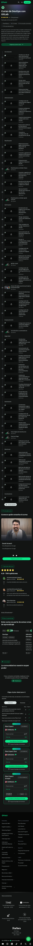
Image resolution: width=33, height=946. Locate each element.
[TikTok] (16, 944)
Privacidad (20, 863)
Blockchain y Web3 (7, 873)
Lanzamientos (21, 829)
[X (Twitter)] (26, 944)
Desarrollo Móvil (6, 857)
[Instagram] (7, 944)
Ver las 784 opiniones (6, 612)
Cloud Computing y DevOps (7, 887)
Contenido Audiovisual (5, 853)
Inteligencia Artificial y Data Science (7, 834)
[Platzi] (4, 2)
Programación (5, 866)
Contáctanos (21, 853)
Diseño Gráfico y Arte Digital (7, 862)
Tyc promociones (22, 865)
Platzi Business (22, 823)
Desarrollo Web (6, 823)
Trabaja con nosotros (23, 834)
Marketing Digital (6, 830)
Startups (4, 883)
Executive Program (23, 831)
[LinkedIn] (12, 944)
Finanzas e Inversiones (7, 879)
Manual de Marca (22, 844)
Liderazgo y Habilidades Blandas (7, 843)
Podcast (20, 837)
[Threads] (30, 944)
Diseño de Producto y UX (7, 848)
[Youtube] (3, 944)
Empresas (22, 702)
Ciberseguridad (6, 838)
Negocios (4, 869)
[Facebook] (21, 944)
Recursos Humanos (7, 876)
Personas (10, 702)
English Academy (6, 826)
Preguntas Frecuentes (23, 850)
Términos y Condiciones (24, 860)
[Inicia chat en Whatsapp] (28, 939)
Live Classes (21, 826)
